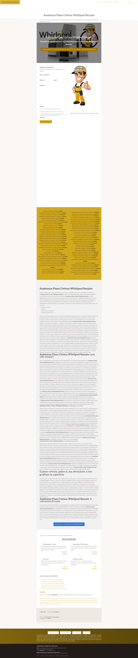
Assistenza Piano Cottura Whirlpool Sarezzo (52, 581)
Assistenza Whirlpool (45, 594)
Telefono (42, 80)
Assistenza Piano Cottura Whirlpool (51, 617)
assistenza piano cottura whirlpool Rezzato (87, 602)
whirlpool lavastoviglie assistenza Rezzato (67, 600)
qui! (64, 111)
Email (55, 80)
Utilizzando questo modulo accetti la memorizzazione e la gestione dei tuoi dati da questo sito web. (52, 114)
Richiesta (42, 85)
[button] (136, 2)
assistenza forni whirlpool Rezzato (68, 602)
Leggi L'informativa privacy (42, 652)
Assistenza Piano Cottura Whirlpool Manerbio (53, 583)
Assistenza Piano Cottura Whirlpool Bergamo (53, 579)
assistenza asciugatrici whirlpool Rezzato (50, 602)
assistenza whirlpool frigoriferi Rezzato (87, 600)
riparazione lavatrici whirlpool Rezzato (82, 598)
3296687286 (42, 650)
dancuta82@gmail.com (50, 650)
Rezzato (49, 618)
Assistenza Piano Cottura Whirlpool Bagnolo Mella (54, 588)
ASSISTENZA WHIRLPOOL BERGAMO (10, 2)
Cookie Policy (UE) (50, 652)
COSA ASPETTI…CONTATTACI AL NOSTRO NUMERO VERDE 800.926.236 (69, 49)
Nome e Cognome (45, 74)
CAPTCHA (42, 117)
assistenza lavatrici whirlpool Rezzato (63, 598)
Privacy (42, 106)
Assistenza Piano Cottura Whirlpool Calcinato (53, 587)
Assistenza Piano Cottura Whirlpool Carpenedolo (53, 585)
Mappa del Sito (57, 652)
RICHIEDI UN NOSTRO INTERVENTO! (69, 524)
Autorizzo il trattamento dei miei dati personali (51, 109)
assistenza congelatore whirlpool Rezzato (50, 604)
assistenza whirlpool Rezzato (47, 598)
